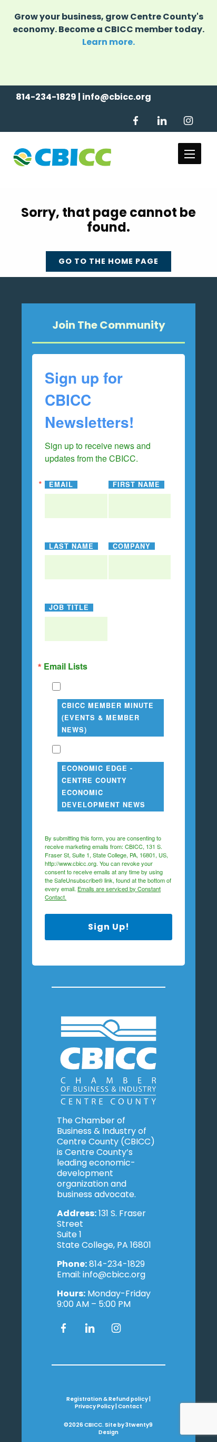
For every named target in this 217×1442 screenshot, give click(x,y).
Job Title (69, 608)
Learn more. (108, 42)
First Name (136, 485)
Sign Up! (109, 927)
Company (132, 546)
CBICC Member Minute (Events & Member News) (108, 717)
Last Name (71, 546)
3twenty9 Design (125, 1428)
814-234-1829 (46, 97)
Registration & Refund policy (107, 1399)
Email (61, 485)
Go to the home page (108, 261)
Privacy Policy (94, 1406)
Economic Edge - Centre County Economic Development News (103, 786)
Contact (130, 1406)
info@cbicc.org (116, 97)
